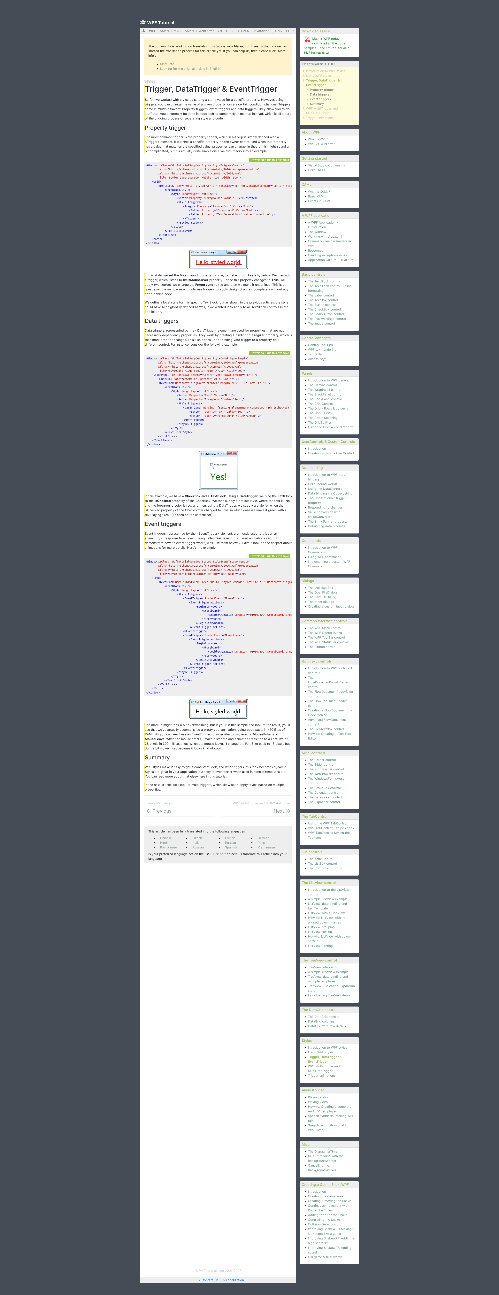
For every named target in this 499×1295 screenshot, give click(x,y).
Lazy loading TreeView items (329, 995)
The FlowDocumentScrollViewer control (328, 682)
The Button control (322, 305)
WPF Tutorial (160, 22)
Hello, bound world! (322, 484)
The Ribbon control (322, 647)
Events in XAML (319, 201)
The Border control (322, 760)
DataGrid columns (321, 1021)
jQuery (277, 31)
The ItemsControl (321, 859)
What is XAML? (319, 192)
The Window (317, 232)
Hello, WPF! (316, 170)
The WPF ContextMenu (325, 633)
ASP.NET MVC (170, 31)
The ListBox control (322, 863)
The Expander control (324, 802)
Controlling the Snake (324, 1220)
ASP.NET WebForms (199, 31)
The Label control (321, 295)
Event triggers (320, 99)
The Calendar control (323, 792)
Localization (235, 1280)
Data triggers (319, 94)
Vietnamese (266, 847)
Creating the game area (325, 1196)
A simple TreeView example (328, 972)
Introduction (317, 448)
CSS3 (230, 31)
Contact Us (210, 1280)
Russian (198, 847)
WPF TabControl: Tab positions (331, 828)
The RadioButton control (326, 314)
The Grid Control (320, 404)
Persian (230, 843)
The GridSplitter (319, 422)
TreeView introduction (324, 967)
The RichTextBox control (326, 729)
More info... (168, 64)
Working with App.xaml (325, 236)
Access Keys (317, 359)
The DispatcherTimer (323, 1151)
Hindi (164, 843)
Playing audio (318, 1097)
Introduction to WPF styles (325, 71)
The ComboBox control (325, 868)
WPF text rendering (322, 349)
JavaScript (261, 31)
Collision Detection (322, 1224)
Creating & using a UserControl (331, 453)
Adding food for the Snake (327, 1215)
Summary (317, 104)
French (230, 838)
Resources (315, 250)
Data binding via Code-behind (330, 493)
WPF (152, 31)
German (263, 838)
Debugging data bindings (326, 526)
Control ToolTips (320, 345)
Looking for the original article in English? (191, 69)
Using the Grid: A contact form (330, 427)
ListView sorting (320, 932)
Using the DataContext (325, 489)
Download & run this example (270, 159)
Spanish (231, 847)
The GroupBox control (324, 788)
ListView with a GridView (326, 913)
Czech (197, 838)
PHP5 (290, 31)
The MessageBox (320, 588)
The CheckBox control (324, 309)
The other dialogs (321, 602)
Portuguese (168, 847)
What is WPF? (318, 139)
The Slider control (321, 764)
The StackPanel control (325, 394)
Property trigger (322, 90)
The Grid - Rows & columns (328, 408)
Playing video (318, 1102)
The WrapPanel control (325, 390)
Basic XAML (316, 196)
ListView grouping (321, 927)
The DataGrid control (323, 1017)
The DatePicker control (325, 797)
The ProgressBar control (326, 769)
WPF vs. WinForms (321, 144)
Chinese (166, 838)
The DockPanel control (325, 399)
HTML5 (243, 31)
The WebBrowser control (326, 774)
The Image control (321, 323)
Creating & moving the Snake (329, 1201)
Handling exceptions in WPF (328, 255)
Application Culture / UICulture (330, 260)
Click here (218, 854)
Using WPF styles (319, 76)
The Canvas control (322, 385)
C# (220, 31)
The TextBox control (323, 300)
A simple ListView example (328, 899)
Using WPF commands (324, 557)
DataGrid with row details (327, 1026)
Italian (197, 843)
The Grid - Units (320, 413)
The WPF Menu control (325, 628)
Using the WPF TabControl (327, 823)
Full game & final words (325, 1257)
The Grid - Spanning (323, 418)
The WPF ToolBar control (326, 637)
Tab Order (315, 354)
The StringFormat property (328, 521)
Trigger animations (320, 118)
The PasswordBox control (327, 319)
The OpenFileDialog (322, 592)
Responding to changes (325, 507)
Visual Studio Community (326, 165)
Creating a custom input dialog (331, 606)
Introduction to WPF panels (328, 380)
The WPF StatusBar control (328, 642)
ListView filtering (320, 946)
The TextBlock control (324, 281)
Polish (262, 843)
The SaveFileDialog (322, 597)
